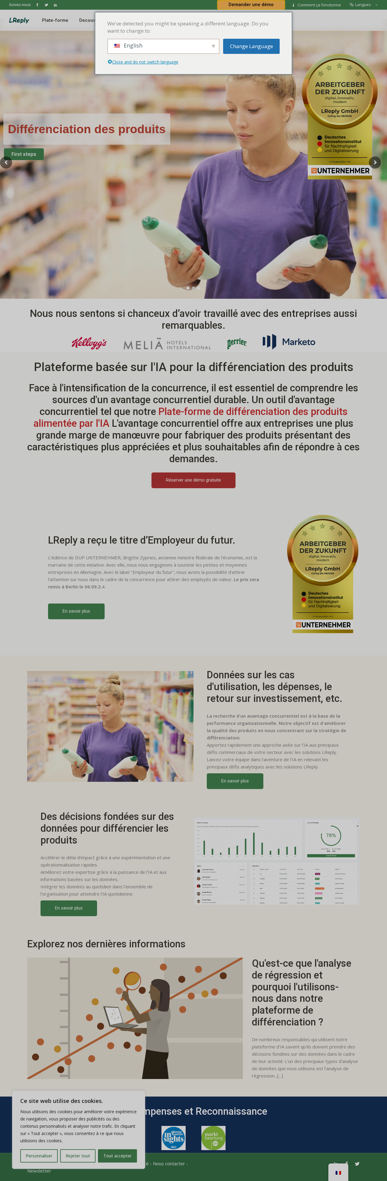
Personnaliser (39, 1156)
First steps (23, 154)
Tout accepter (117, 1156)
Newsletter (39, 1171)
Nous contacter (169, 1163)
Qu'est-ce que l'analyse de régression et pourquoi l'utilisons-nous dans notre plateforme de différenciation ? (301, 993)
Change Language (251, 46)
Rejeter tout (78, 1156)
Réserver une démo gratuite (193, 480)
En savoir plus (76, 611)
